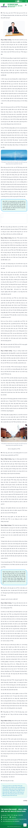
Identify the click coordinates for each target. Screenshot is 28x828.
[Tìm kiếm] (26, 1)
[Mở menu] (25, 5)
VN (18, 1)
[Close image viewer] (24, 23)
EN (20, 1)
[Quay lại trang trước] (25, 825)
